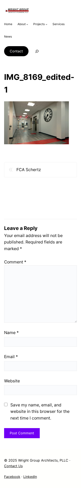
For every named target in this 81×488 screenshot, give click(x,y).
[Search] (34, 51)
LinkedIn (30, 476)
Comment (15, 262)
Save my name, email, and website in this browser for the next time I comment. (40, 411)
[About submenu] (27, 24)
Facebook (12, 476)
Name (11, 332)
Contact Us (13, 466)
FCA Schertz (28, 169)
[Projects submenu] (46, 24)
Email (11, 356)
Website (12, 380)
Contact (16, 51)
